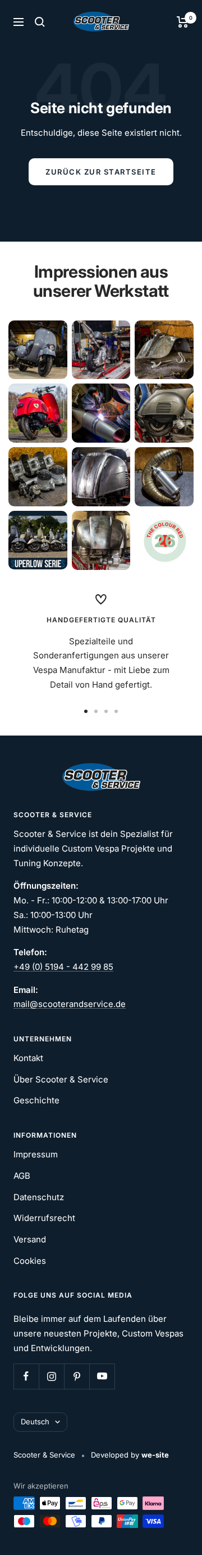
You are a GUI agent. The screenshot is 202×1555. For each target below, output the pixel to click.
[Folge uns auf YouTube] (101, 1376)
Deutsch (35, 1421)
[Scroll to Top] (178, 1531)
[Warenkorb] (183, 22)
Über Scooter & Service (60, 1079)
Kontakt (28, 1058)
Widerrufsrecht (44, 1218)
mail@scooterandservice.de (69, 1004)
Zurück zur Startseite (101, 171)
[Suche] (40, 22)
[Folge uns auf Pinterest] (76, 1376)
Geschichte (36, 1100)
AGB (21, 1175)
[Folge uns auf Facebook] (26, 1376)
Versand (29, 1239)
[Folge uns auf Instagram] (51, 1376)
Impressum (35, 1154)
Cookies (29, 1260)
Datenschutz (38, 1197)
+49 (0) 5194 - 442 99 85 (63, 966)
